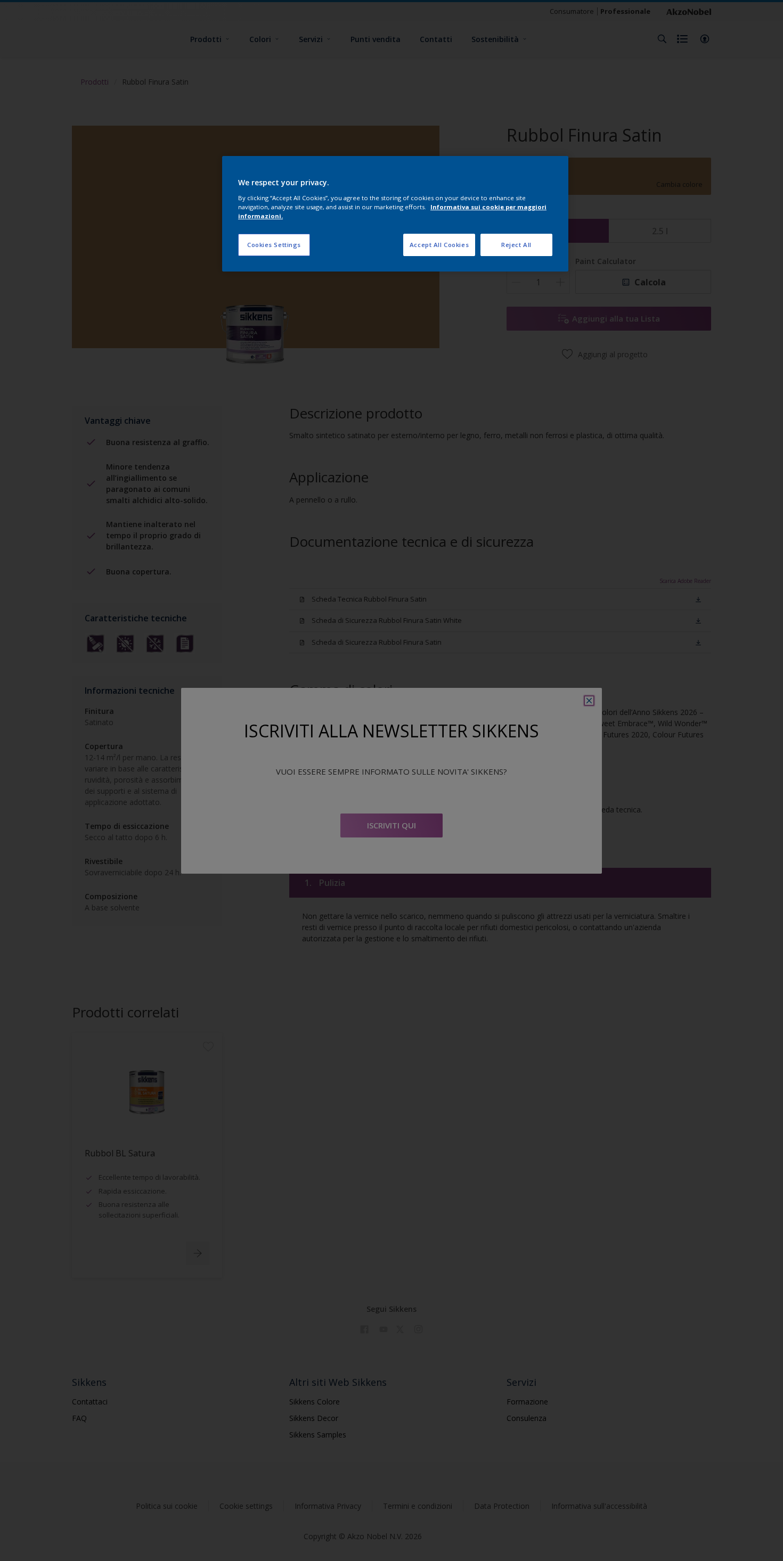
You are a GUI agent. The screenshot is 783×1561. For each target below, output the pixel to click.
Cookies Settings (274, 245)
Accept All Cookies (439, 245)
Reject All (516, 245)
